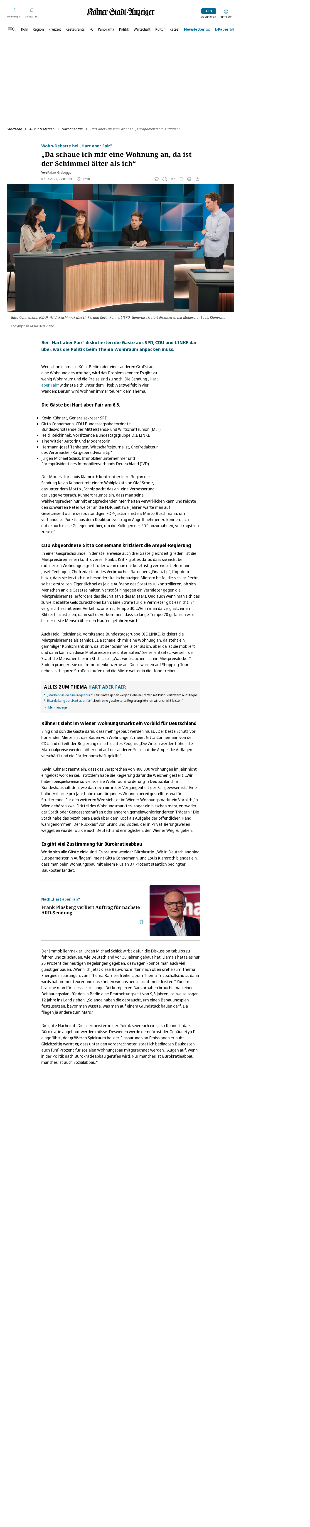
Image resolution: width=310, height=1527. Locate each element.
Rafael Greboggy (59, 172)
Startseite (14, 129)
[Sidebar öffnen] (11, 29)
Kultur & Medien (41, 129)
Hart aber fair (72, 129)
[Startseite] (121, 12)
